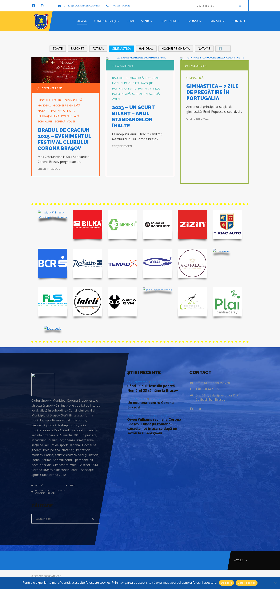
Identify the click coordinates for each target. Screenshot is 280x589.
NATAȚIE (43, 111)
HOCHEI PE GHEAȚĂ (66, 105)
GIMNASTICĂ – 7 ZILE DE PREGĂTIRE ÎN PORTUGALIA (212, 92)
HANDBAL (44, 105)
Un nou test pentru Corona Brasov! (150, 404)
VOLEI (71, 121)
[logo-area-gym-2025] (122, 301)
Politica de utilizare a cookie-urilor (50, 492)
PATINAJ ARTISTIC (63, 111)
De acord (226, 582)
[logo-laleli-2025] (87, 301)
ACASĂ (39, 485)
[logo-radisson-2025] (87, 263)
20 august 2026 (137, 382)
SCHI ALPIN (45, 121)
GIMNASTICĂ (73, 100)
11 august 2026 (136, 415)
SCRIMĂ (60, 121)
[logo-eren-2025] (221, 251)
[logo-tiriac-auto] (227, 224)
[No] (275, 583)
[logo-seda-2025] (52, 328)
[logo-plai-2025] (227, 301)
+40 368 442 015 (120, 5)
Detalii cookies (247, 582)
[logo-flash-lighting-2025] (52, 301)
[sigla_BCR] (52, 263)
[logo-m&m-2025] (192, 301)
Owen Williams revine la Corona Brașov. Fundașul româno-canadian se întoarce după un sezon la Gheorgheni (154, 426)
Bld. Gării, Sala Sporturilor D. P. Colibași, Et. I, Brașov (217, 397)
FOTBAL (57, 100)
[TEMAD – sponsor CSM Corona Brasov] (122, 263)
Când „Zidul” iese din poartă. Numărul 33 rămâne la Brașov (152, 388)
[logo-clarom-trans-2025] (157, 289)
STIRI (72, 485)
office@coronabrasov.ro (81, 5)
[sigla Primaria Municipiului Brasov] (52, 215)
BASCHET (44, 100)
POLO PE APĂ (70, 116)
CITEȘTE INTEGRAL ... (49, 168)
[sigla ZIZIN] (192, 224)
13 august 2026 (136, 398)
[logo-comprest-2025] (122, 224)
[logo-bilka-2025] (87, 224)
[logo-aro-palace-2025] (192, 263)
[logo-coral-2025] (157, 263)
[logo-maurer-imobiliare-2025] (157, 224)
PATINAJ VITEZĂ (48, 116)
